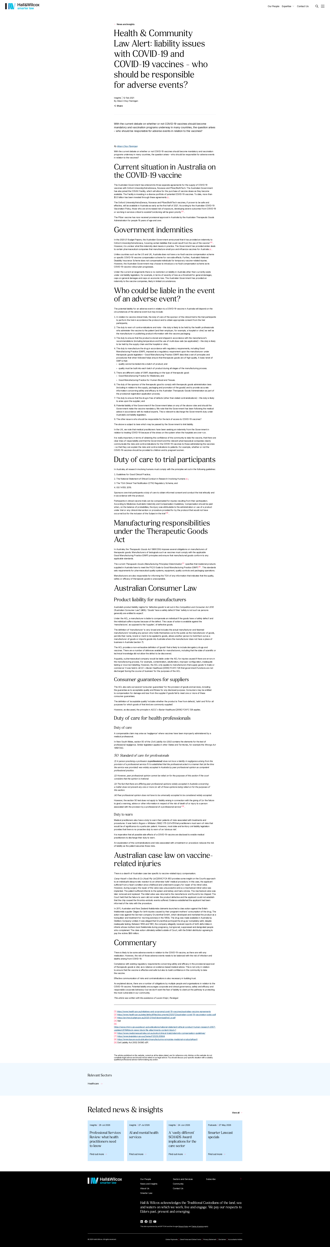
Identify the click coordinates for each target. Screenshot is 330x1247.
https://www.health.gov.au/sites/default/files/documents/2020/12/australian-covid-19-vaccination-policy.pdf (166, 1014)
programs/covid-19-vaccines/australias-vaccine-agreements (183, 1011)
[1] (115, 1011)
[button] (317, 6)
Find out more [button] (97, 1154)
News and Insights (148, 1183)
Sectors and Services (183, 1179)
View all (236, 1112)
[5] (115, 1024)
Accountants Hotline (235, 1239)
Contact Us (303, 6)
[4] (115, 1020)
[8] (200, 567)
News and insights (125, 24)
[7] (183, 563)
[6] (167, 513)
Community (178, 1183)
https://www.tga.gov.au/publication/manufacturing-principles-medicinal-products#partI (157, 1039)
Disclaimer (222, 1239)
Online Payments (172, 1239)
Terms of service (198, 1226)
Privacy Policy (183, 1226)
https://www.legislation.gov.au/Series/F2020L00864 (141, 1036)
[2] (182, 211)
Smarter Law (146, 1193)
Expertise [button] (286, 6)
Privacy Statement (209, 1239)
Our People (273, 6)
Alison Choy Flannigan (127, 101)
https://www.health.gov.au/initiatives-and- (136, 1011)
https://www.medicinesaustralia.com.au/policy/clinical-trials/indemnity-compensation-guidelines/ (161, 1033)
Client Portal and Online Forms (190, 1239)
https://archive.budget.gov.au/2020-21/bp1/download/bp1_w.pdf (146, 1017)
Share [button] (120, 106)
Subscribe (210, 1179)
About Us (144, 1188)
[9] (183, 806)
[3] (211, 242)
